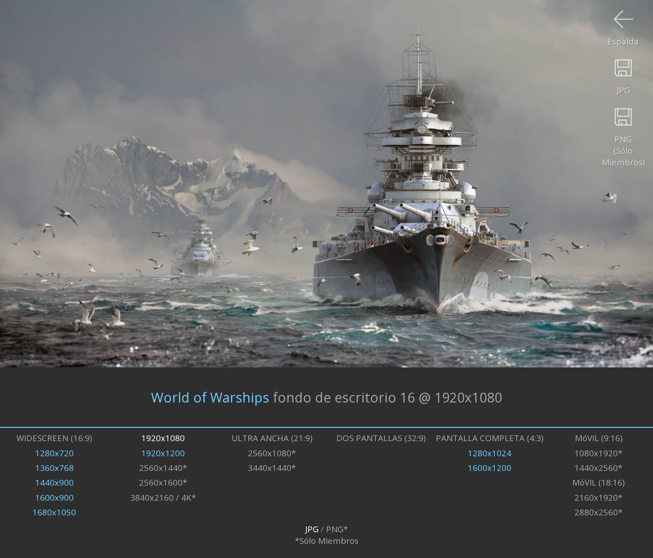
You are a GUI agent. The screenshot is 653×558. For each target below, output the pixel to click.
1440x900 (54, 482)
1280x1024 (489, 453)
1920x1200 (163, 453)
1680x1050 (54, 512)
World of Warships (210, 397)
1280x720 (54, 453)
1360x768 (54, 468)
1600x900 (54, 497)
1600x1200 (489, 468)
